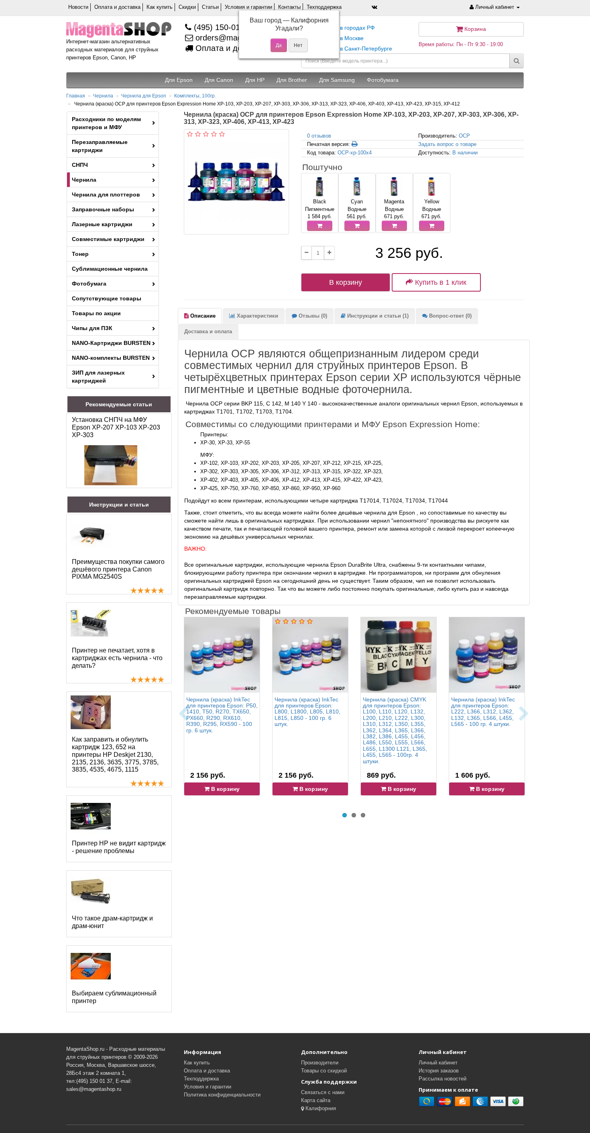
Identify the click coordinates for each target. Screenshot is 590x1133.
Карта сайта (315, 1100)
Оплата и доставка (117, 7)
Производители (319, 1063)
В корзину (345, 282)
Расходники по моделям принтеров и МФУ (106, 123)
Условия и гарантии (248, 7)
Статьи (210, 7)
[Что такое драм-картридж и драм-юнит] (91, 891)
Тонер (80, 254)
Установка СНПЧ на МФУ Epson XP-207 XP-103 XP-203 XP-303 (116, 427)
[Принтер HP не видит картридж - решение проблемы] (91, 816)
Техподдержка (324, 7)
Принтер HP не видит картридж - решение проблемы (119, 847)
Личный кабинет (438, 1063)
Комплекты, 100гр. (195, 96)
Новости (78, 7)
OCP (464, 136)
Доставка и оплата (208, 331)
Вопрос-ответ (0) (449, 316)
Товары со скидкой (324, 1071)
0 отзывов (319, 136)
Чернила (103, 96)
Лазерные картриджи (102, 224)
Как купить (159, 7)
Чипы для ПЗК (92, 328)
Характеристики (256, 316)
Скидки (187, 7)
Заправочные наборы (103, 209)
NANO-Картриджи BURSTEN (111, 343)
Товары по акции (96, 313)
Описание (202, 316)
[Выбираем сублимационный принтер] (91, 966)
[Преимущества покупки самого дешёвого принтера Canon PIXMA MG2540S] (91, 535)
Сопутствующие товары (106, 298)
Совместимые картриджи (108, 239)
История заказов (439, 1071)
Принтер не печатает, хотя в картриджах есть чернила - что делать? (117, 658)
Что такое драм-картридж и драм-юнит (112, 922)
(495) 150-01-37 (221, 27)
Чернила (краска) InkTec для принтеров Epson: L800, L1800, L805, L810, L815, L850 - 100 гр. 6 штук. (307, 712)
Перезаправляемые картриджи (100, 146)
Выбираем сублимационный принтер (114, 997)
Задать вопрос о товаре (447, 144)
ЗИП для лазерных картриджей (98, 376)
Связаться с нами (322, 1092)
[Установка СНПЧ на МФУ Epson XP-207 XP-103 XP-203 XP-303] (111, 465)
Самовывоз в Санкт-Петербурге (349, 48)
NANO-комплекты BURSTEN (111, 358)
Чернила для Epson (143, 96)
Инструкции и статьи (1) (377, 316)
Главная (75, 96)
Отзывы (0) (312, 316)
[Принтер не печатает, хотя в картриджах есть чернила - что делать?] (91, 623)
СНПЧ (80, 165)
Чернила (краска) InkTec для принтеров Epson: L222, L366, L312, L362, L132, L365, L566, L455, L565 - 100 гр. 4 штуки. (483, 712)
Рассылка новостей (442, 1079)
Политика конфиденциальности (222, 1095)
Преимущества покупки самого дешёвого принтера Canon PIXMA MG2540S (118, 569)
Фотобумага (89, 283)
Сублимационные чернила (110, 269)
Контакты (289, 7)
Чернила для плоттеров (106, 194)
